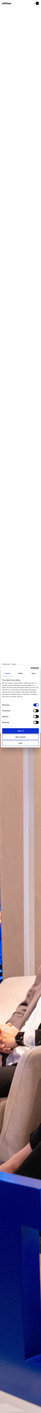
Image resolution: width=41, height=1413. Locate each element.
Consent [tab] (7, 673)
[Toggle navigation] (37, 3)
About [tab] (34, 673)
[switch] (36, 710)
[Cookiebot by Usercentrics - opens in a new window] (30, 668)
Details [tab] (20, 673)
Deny (20, 743)
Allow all (20, 731)
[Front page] (6, 3)
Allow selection (20, 737)
